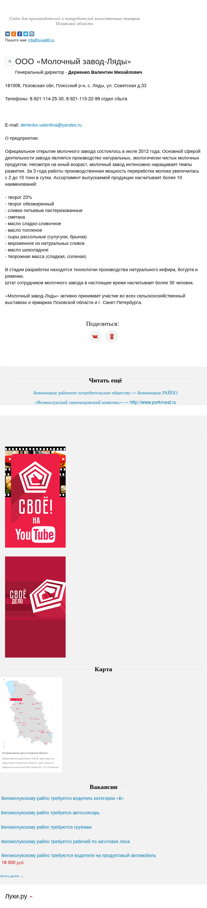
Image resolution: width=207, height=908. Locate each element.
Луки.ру (16, 896)
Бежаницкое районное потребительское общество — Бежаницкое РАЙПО (105, 392)
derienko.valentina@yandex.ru (51, 124)
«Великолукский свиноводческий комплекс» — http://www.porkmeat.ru (105, 402)
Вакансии (103, 786)
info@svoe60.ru (41, 39)
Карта (103, 668)
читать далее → (11, 876)
